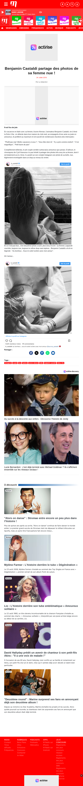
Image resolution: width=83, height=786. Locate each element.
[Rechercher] (72, 4)
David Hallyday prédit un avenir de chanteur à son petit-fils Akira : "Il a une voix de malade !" (40, 654)
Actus (49, 28)
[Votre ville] (62, 4)
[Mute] (40, 12)
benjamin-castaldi (50, 363)
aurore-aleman (33, 363)
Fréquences (38, 28)
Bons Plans (21, 742)
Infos (19, 745)
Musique (59, 28)
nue (20, 363)
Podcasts (71, 28)
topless (24, 363)
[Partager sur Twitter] (36, 354)
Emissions (24, 28)
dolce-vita (60, 363)
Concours (21, 750)
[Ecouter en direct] (67, 4)
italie (41, 363)
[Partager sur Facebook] (30, 354)
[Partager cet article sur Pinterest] (41, 354)
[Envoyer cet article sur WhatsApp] (47, 354)
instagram (8, 363)
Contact (7, 742)
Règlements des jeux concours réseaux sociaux (61, 750)
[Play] (3, 12)
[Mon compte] (77, 4)
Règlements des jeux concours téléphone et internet (61, 773)
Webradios (11, 28)
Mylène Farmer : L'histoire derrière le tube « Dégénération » (40, 564)
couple (15, 363)
